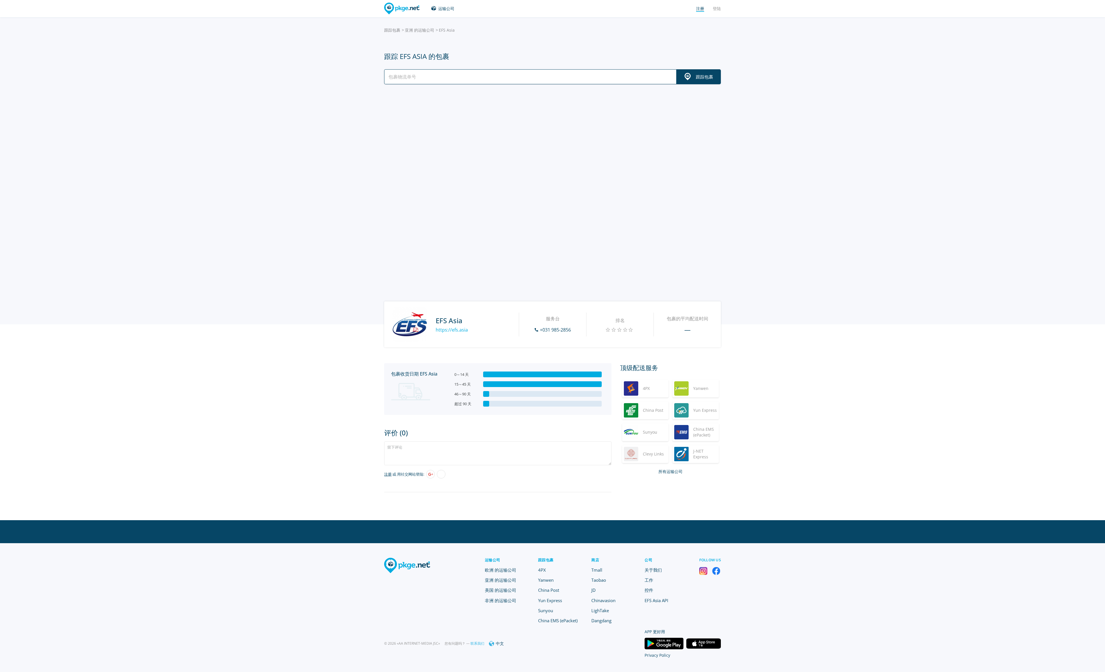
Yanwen (546, 580)
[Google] (430, 474)
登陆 (717, 8)
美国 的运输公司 (500, 590)
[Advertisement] (552, 139)
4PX (542, 570)
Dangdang (601, 620)
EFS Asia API (656, 600)
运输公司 (446, 8)
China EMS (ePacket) (558, 620)
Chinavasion (603, 600)
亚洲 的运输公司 (419, 30)
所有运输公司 (670, 471)
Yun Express (550, 600)
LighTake (600, 610)
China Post (548, 590)
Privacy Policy (657, 655)
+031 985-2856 (555, 329)
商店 (595, 559)
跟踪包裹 (392, 30)
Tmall (596, 570)
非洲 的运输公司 (500, 600)
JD (593, 590)
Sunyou (545, 610)
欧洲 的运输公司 (500, 570)
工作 (649, 580)
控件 (649, 590)
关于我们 (653, 570)
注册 (388, 474)
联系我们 (477, 643)
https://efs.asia (452, 330)
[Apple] (441, 474)
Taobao (598, 580)
